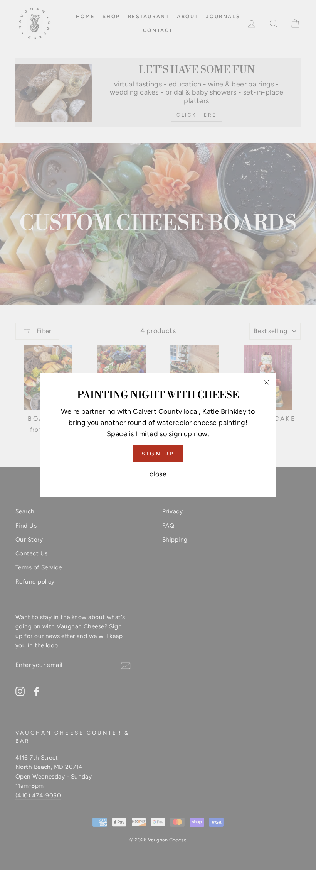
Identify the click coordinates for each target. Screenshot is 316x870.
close (158, 474)
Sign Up (157, 453)
